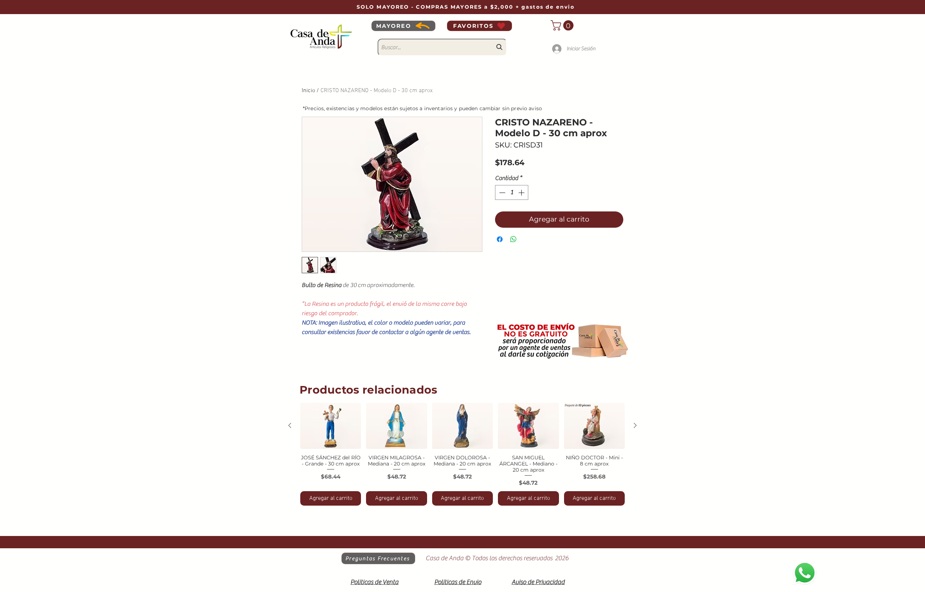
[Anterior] (289, 425)
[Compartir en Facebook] (499, 239)
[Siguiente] (635, 425)
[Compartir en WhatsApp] (513, 239)
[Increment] (522, 192)
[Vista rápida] (330, 426)
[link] (563, 25)
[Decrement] (501, 192)
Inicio (308, 90)
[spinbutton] (512, 192)
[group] (462, 454)
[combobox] (442, 47)
